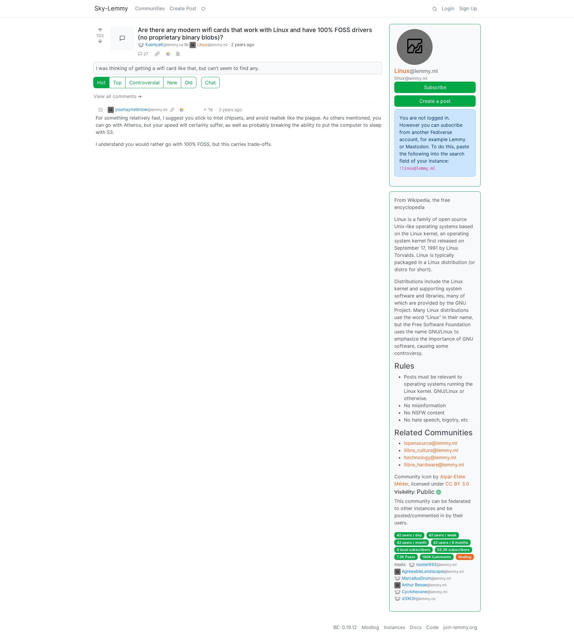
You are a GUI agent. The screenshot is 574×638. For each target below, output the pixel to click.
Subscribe (435, 87)
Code (432, 627)
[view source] (178, 53)
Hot (101, 83)
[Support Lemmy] (203, 8)
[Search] (434, 8)
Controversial (144, 83)
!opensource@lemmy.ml (430, 443)
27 (146, 53)
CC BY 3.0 (457, 484)
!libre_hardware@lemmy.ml (434, 465)
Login (448, 8)
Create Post (183, 8)
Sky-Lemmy (111, 8)
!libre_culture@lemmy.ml (431, 450)
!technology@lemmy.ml (430, 457)
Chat (210, 83)
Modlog (464, 557)
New (172, 83)
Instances (394, 627)
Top (117, 83)
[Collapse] (100, 109)
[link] (157, 53)
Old (189, 83)
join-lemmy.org (460, 627)
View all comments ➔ (118, 96)
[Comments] (122, 38)
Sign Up (468, 8)
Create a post (435, 101)
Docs (416, 627)
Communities (150, 8)
